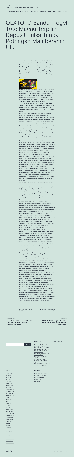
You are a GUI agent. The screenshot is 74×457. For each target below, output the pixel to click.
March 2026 (9, 383)
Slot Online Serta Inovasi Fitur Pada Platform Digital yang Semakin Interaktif (41, 351)
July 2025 (8, 399)
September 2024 (10, 419)
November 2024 (10, 415)
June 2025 (8, 401)
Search (7, 341)
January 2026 (9, 387)
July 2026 (8, 375)
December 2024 (10, 413)
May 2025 (8, 403)
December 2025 (10, 389)
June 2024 (8, 425)
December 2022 (10, 443)
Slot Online (65, 11)
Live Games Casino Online (31, 11)
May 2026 (8, 379)
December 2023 (10, 437)
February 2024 (9, 433)
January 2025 (9, 411)
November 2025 (10, 391)
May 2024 (8, 427)
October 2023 (9, 441)
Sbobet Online (57, 11)
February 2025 (9, 409)
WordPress (65, 451)
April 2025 (8, 405)
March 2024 (9, 431)
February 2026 (9, 385)
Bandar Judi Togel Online (16, 11)
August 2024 (9, 421)
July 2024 (8, 423)
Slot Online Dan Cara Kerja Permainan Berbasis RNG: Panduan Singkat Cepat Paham (41, 346)
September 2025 (10, 395)
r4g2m (22, 310)
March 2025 (9, 407)
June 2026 (8, 377)
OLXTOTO (9, 5)
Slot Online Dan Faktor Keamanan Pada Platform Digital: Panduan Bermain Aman (42, 361)
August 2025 (9, 397)
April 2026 (8, 381)
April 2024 (8, 429)
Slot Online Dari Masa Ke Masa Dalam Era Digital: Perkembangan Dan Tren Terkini (41, 355)
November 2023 (10, 439)
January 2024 (9, 435)
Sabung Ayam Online (45, 11)
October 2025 (9, 393)
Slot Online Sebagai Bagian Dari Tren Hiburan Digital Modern (42, 364)
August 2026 (9, 373)
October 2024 (9, 417)
